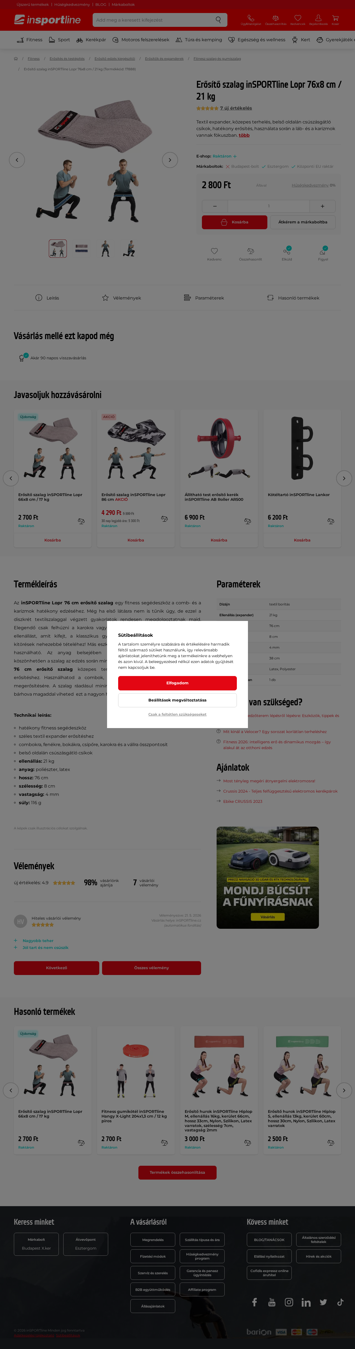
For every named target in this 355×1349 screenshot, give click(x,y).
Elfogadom (177, 682)
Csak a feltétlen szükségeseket (177, 714)
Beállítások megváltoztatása (177, 700)
